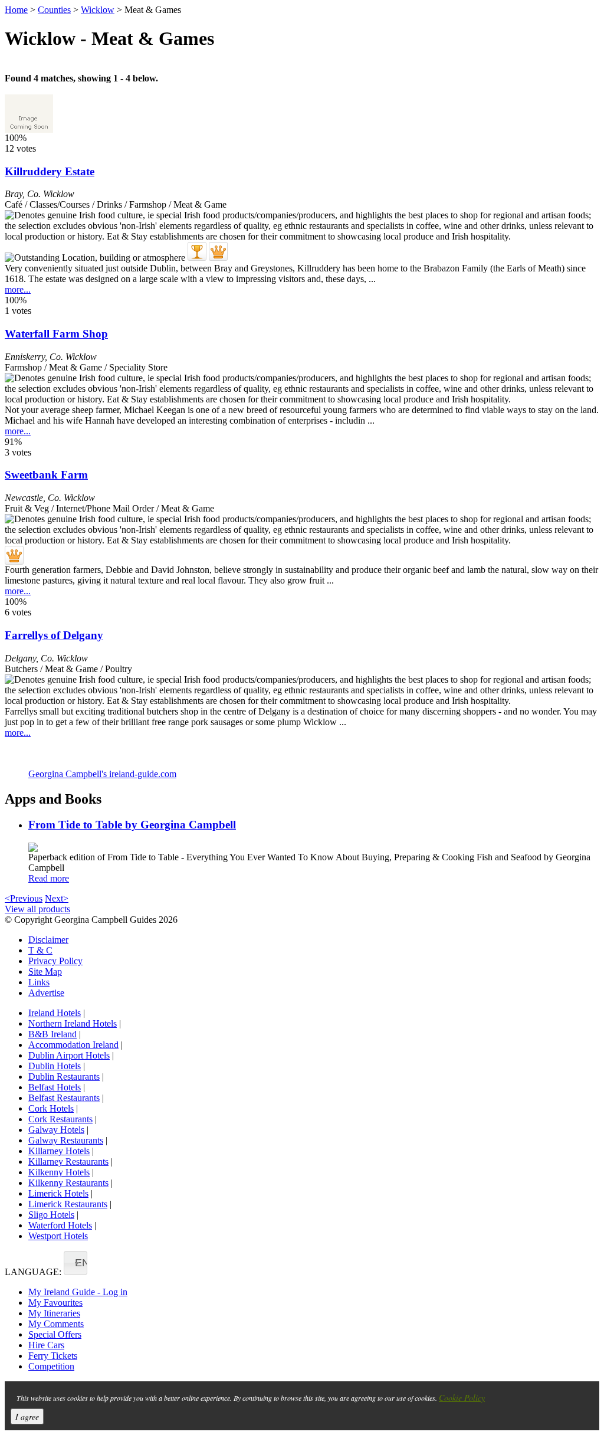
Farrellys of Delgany (54, 635)
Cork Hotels (51, 1108)
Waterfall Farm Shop (56, 333)
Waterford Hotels (60, 1225)
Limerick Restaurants (67, 1204)
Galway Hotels (56, 1130)
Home (16, 10)
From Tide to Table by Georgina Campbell (132, 824)
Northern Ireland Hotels (72, 1023)
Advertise (46, 993)
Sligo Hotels (51, 1215)
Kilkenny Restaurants (68, 1183)
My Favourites (55, 1303)
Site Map (45, 972)
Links (39, 982)
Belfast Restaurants (64, 1098)
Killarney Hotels (59, 1151)
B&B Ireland (52, 1034)
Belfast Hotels (54, 1087)
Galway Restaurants (65, 1140)
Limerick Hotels (58, 1193)
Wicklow (97, 10)
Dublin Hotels (54, 1066)
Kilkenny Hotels (59, 1172)
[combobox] (75, 1263)
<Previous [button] (23, 898)
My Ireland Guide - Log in (77, 1292)
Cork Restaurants (60, 1119)
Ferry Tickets (52, 1356)
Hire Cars (46, 1345)
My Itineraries (54, 1313)
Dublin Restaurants (64, 1077)
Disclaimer (48, 940)
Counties (54, 10)
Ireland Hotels (54, 1013)
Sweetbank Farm (46, 474)
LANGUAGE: (33, 1272)
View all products (37, 909)
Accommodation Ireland (73, 1045)
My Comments (56, 1324)
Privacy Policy (55, 961)
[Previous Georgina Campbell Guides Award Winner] (197, 251)
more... (18, 289)
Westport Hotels (58, 1236)
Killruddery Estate (49, 171)
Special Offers (54, 1334)
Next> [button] (56, 898)
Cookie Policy (462, 1397)
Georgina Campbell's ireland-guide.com (102, 774)
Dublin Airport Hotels (69, 1055)
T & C (40, 950)
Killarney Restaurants (68, 1161)
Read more (48, 878)
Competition (51, 1366)
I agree (27, 1416)
